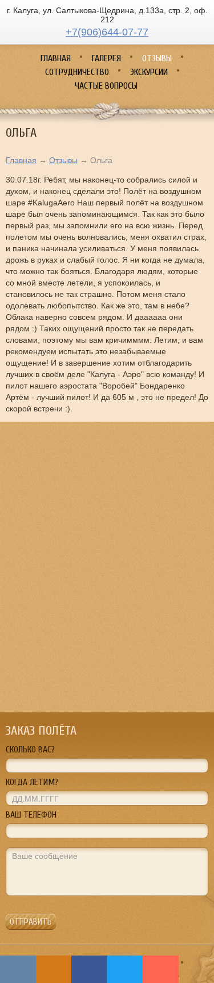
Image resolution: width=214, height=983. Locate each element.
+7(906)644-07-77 (107, 32)
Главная (21, 160)
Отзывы (63, 160)
